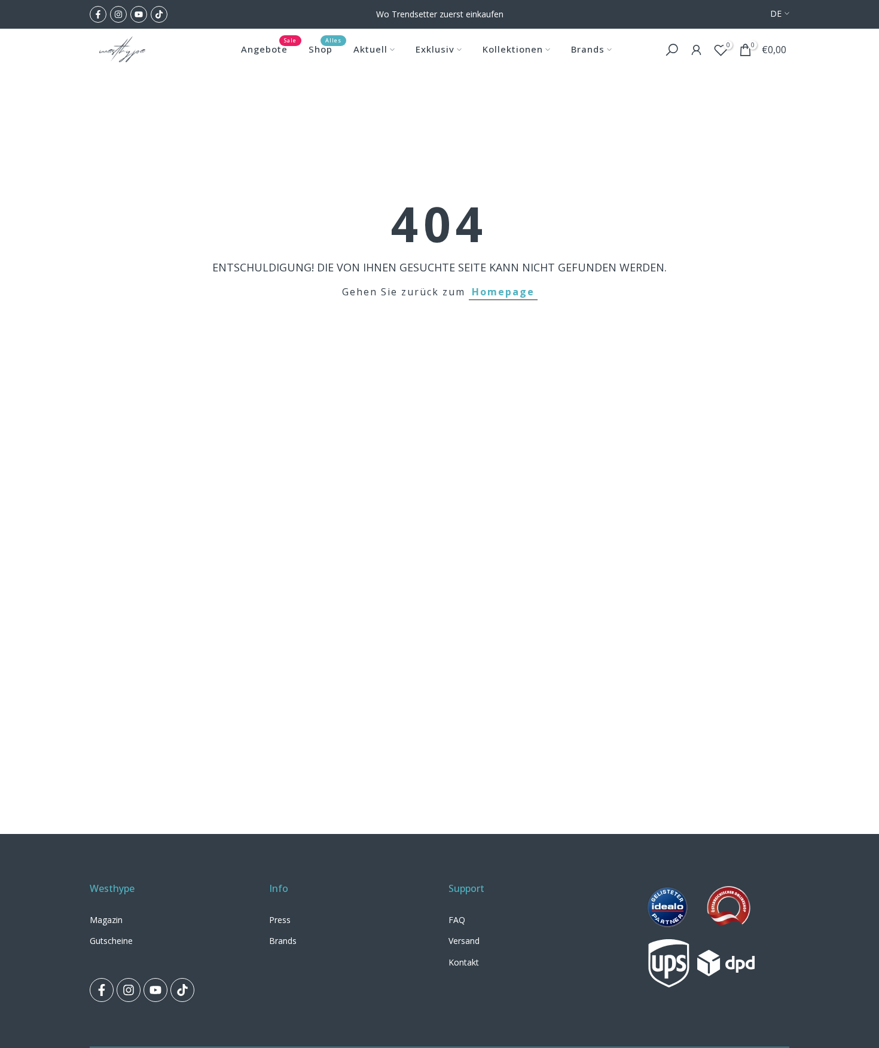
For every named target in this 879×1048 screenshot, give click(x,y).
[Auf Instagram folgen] (118, 14)
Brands (588, 49)
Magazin (106, 919)
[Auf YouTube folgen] (138, 14)
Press (280, 919)
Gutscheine (111, 940)
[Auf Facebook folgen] (98, 14)
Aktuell (370, 49)
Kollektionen (513, 49)
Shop (325, 48)
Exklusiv (435, 49)
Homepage (503, 291)
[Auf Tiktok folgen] (159, 14)
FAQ (456, 919)
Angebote (269, 48)
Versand (464, 940)
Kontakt (463, 962)
